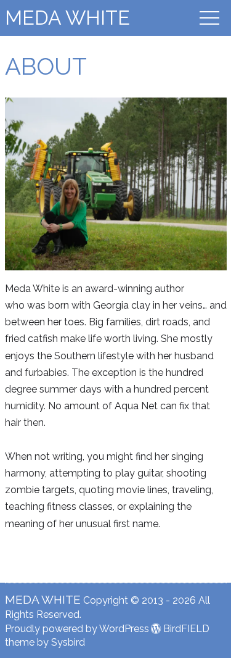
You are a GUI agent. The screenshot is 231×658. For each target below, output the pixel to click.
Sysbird (68, 642)
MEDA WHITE (67, 17)
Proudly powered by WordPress (77, 629)
